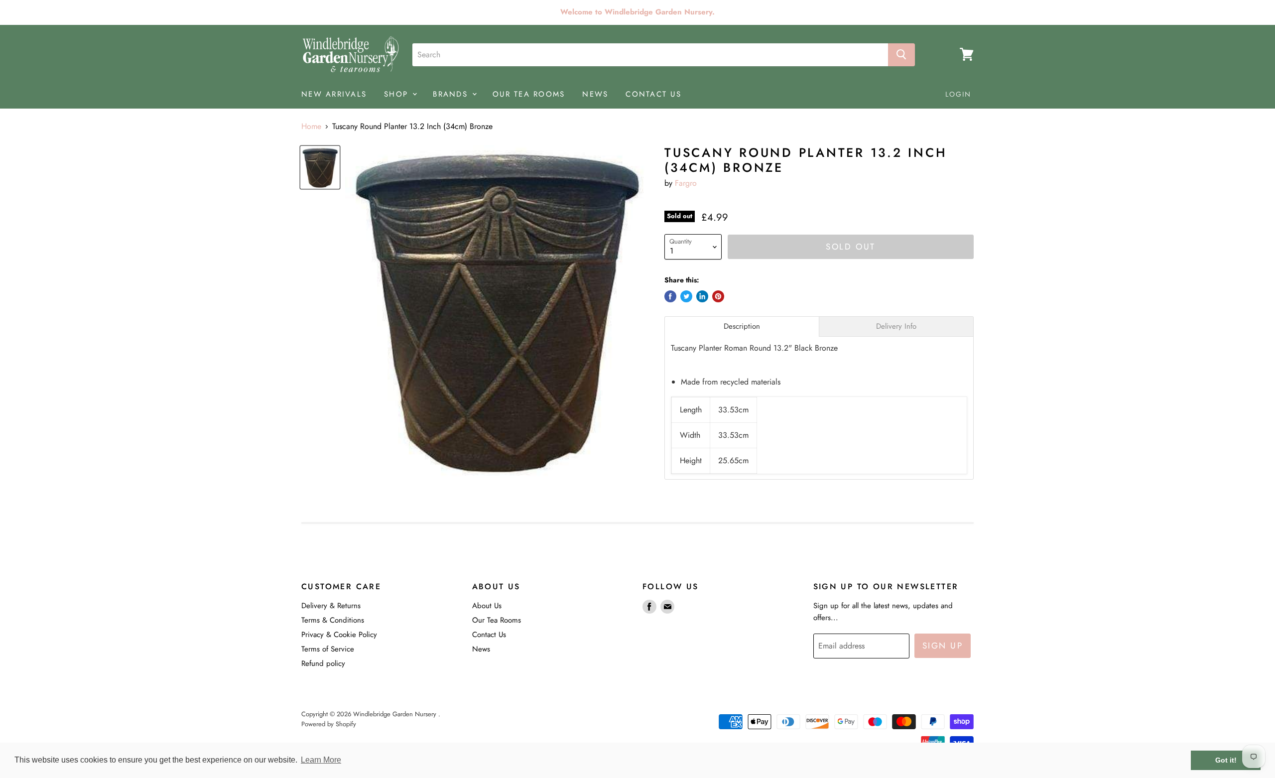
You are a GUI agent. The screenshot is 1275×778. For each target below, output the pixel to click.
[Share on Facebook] (670, 296)
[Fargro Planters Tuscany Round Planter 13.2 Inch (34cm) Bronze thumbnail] (320, 167)
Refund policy (323, 663)
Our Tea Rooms (496, 620)
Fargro (686, 183)
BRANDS (452, 93)
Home (311, 126)
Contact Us (489, 634)
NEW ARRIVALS (334, 93)
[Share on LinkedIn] (702, 296)
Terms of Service (327, 649)
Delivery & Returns (331, 605)
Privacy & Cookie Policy (339, 634)
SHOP (397, 93)
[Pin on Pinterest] (718, 296)
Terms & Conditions (332, 620)
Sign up (942, 645)
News (481, 649)
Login (958, 94)
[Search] (901, 54)
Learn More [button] (321, 760)
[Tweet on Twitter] (686, 296)
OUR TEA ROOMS (529, 93)
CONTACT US (653, 93)
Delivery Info (896, 326)
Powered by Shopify (328, 724)
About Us (487, 605)
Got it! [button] (1226, 760)
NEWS (595, 93)
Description (742, 326)
